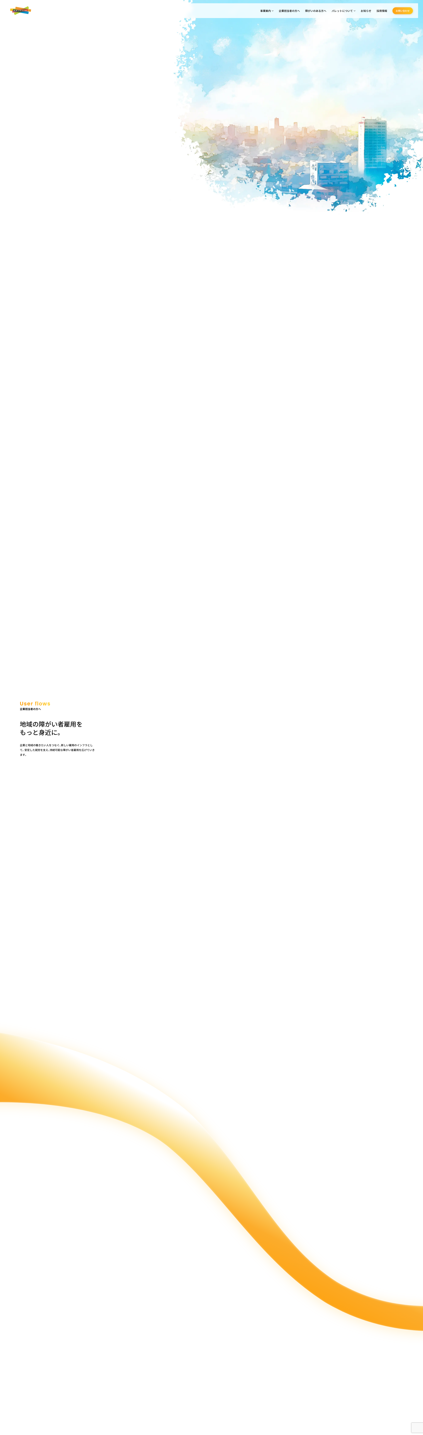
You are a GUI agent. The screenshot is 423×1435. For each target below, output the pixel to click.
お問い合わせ (403, 10)
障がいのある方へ (315, 10)
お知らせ (366, 10)
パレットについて (342, 10)
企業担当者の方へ (289, 10)
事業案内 (265, 10)
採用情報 (382, 10)
